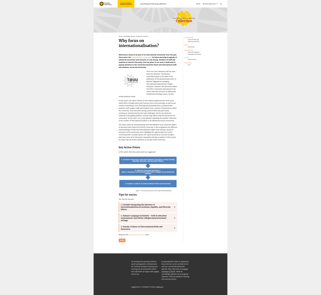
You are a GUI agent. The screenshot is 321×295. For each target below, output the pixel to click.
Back (122, 240)
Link (189, 65)
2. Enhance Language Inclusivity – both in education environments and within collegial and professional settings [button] (144, 218)
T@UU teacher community (141, 57)
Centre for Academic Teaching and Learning (126, 4)
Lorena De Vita (192, 59)
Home (198, 4)
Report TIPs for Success (136, 235)
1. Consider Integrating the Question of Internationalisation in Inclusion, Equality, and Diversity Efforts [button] (146, 207)
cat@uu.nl (159, 287)
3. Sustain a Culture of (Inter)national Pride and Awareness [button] (141, 228)
